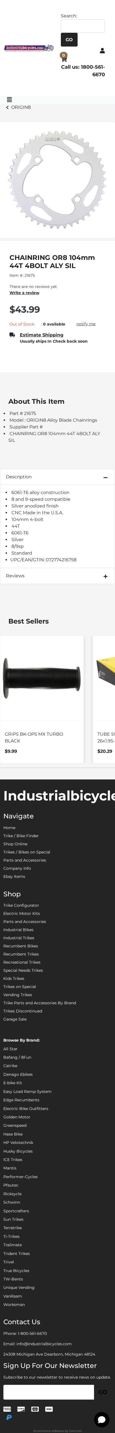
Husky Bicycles (18, 1151)
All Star (10, 1048)
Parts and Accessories (24, 860)
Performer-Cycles (20, 1176)
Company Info (17, 868)
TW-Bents (13, 1279)
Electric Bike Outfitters (25, 1108)
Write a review (24, 292)
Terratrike (12, 1227)
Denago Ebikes (18, 1074)
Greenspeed (15, 1125)
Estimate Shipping (41, 335)
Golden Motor (16, 1117)
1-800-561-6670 (32, 1333)
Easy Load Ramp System (27, 1091)
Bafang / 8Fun (17, 1057)
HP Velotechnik (18, 1142)
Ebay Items (14, 876)
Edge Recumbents (21, 1099)
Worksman (14, 1304)
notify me (85, 323)
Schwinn (11, 1202)
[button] (102, 50)
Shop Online (15, 843)
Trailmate (12, 1244)
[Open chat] (101, 1419)
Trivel (8, 1261)
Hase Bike (13, 1134)
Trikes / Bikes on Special (26, 852)
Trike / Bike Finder (21, 835)
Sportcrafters (16, 1210)
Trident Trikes (16, 1253)
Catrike (10, 1065)
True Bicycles (16, 1270)
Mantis (9, 1168)
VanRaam (12, 1296)
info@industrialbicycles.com (44, 1343)
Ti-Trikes (11, 1236)
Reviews (15, 575)
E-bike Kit (12, 1082)
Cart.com (75, 1431)
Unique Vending (19, 1287)
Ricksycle (12, 1193)
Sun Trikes (13, 1219)
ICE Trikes (12, 1159)
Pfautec (10, 1185)
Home (9, 827)
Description (19, 476)
